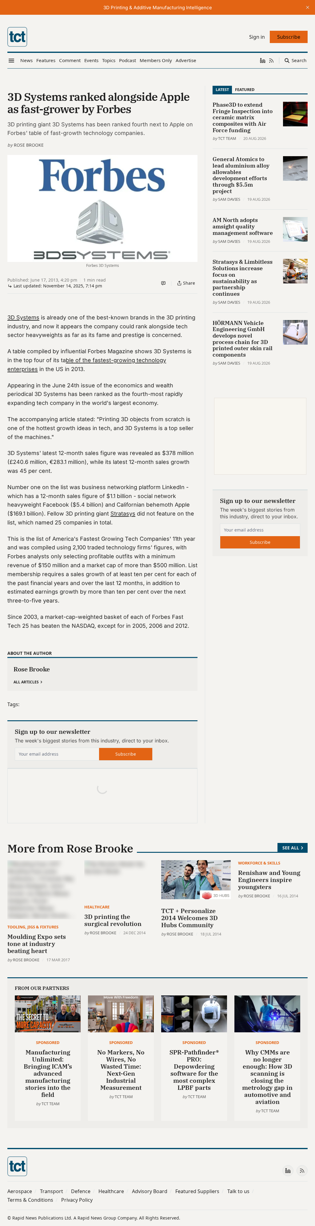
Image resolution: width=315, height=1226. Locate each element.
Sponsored (47, 1042)
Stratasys (122, 513)
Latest (222, 89)
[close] (308, 7)
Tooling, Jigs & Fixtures (32, 927)
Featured (244, 89)
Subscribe (125, 754)
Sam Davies (229, 199)
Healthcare (97, 907)
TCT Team (227, 138)
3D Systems (23, 317)
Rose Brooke (29, 145)
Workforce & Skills (259, 863)
